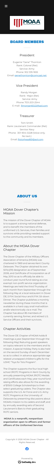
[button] (6, 6)
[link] (27, 23)
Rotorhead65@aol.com (30, 139)
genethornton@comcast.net (31, 75)
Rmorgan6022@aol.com (34, 105)
